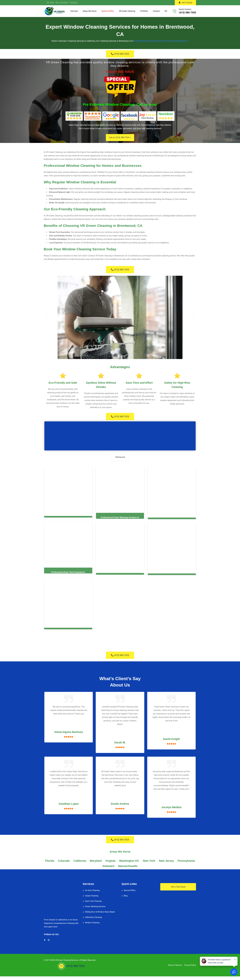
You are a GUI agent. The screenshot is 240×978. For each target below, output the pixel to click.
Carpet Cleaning (91, 896)
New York (149, 860)
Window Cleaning (92, 922)
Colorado (64, 860)
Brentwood (120, 457)
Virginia (110, 860)
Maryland (96, 860)
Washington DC (129, 860)
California (80, 860)
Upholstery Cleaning (93, 917)
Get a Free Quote (178, 887)
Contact (156, 11)
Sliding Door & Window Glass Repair (100, 912)
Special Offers (107, 11)
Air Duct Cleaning (92, 890)
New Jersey (166, 860)
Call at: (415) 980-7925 (119, 137)
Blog (126, 896)
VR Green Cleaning (127, 11)
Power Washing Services (95, 906)
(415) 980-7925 (187, 12)
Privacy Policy (190, 965)
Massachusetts (128, 866)
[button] (46, 317)
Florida (49, 860)
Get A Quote (187, 2)
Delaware (108, 866)
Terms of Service (175, 965)
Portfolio (144, 11)
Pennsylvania (186, 860)
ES (166, 11)
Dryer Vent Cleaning (93, 901)
